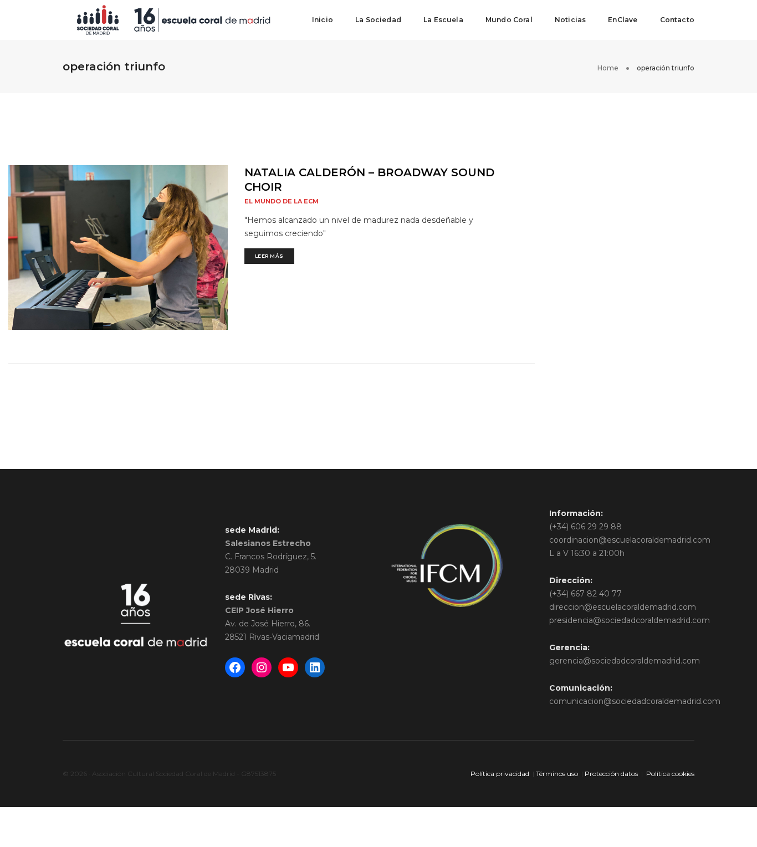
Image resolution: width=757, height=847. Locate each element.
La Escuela (443, 20)
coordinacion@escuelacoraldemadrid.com (629, 540)
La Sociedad (378, 20)
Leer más (269, 256)
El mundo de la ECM (281, 201)
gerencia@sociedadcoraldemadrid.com (624, 661)
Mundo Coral (509, 20)
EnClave (622, 20)
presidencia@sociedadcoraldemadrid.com (629, 620)
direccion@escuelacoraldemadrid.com (622, 607)
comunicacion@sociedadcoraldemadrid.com (634, 701)
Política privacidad (499, 773)
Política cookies (670, 773)
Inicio (322, 20)
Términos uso (557, 773)
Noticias (570, 20)
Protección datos (611, 773)
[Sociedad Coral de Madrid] (173, 19)
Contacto (677, 20)
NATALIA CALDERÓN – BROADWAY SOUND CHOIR (369, 179)
